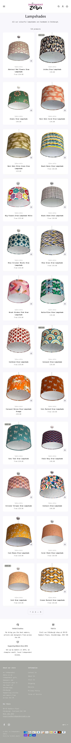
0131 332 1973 (8, 714)
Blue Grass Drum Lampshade (52, 263)
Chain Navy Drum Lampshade (52, 458)
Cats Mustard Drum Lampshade (52, 409)
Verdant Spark (15, 736)
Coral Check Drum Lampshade (52, 553)
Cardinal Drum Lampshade (18, 362)
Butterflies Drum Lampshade (52, 312)
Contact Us (32, 672)
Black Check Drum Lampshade (52, 215)
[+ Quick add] (31, 60)
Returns (31, 687)
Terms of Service (35, 694)
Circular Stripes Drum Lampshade (19, 506)
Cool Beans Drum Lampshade (18, 553)
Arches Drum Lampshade (52, 69)
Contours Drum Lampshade (52, 506)
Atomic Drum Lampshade (19, 119)
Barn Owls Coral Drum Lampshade (52, 119)
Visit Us (31, 680)
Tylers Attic (19, 66)
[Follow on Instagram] (9, 724)
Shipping (31, 683)
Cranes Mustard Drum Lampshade (52, 600)
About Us (31, 676)
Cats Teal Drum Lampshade (19, 458)
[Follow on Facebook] (4, 724)
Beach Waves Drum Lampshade (52, 166)
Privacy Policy (34, 690)
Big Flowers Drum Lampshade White (18, 215)
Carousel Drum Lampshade (52, 362)
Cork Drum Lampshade (19, 600)
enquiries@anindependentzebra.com (16, 716)
